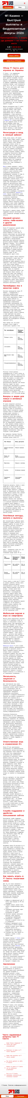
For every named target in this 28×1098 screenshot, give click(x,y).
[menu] (24, 3)
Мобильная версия (8, 645)
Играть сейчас (14, 55)
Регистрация (8, 7)
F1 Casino (17, 938)
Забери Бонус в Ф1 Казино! (14, 61)
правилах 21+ (8, 120)
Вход (20, 7)
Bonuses (18, 945)
